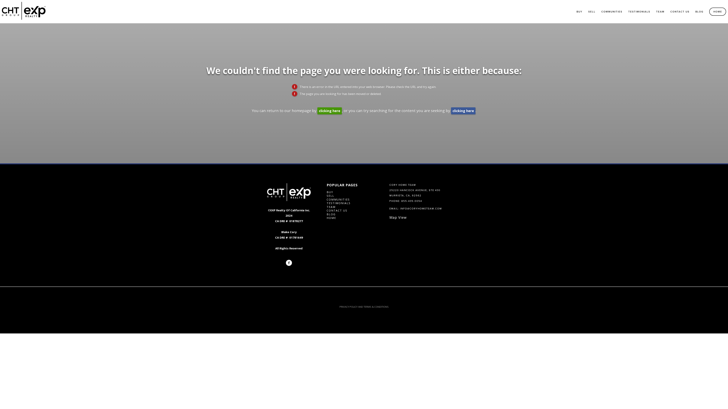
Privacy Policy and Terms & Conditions (364, 306)
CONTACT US (337, 210)
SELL (330, 195)
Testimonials (639, 11)
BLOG (331, 214)
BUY (330, 192)
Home (717, 11)
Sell (591, 11)
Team (660, 11)
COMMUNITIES (338, 199)
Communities (611, 11)
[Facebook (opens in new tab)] (289, 263)
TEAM (331, 207)
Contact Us (680, 11)
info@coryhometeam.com (421, 208)
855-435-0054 (411, 201)
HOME (331, 218)
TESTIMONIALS (339, 203)
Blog (699, 11)
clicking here (329, 110)
